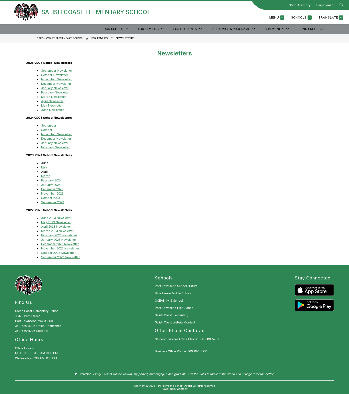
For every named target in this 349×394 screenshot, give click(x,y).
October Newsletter (54, 75)
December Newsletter (56, 83)
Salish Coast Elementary (171, 315)
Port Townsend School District (176, 286)
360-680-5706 (25, 326)
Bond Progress (311, 29)
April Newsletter (52, 101)
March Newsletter (53, 97)
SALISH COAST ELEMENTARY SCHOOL (60, 38)
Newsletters (125, 38)
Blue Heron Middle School (173, 293)
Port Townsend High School (174, 308)
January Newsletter (55, 88)
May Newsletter (52, 105)
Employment (325, 5)
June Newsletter (52, 110)
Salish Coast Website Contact (175, 322)
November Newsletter (56, 79)
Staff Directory (300, 5)
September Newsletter (56, 70)
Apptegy (182, 388)
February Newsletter (55, 92)
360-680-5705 (25, 331)
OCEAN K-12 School (169, 300)
